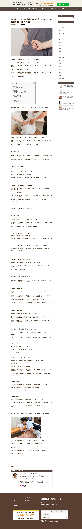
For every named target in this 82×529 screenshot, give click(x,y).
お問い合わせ (28, 508)
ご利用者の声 (16, 505)
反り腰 (60, 36)
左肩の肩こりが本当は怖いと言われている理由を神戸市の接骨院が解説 (68, 108)
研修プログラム (28, 503)
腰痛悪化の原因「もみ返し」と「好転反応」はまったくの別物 (23, 85)
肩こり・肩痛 (61, 57)
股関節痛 (60, 54)
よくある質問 (41, 8)
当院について (18, 8)
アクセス (47, 8)
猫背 (60, 48)
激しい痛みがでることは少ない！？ (20, 92)
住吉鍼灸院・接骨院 (22, 4)
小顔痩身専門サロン (65, 8)
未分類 (60, 42)
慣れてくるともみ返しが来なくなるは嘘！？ (21, 88)
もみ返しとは (14, 86)
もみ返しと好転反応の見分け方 (17, 94)
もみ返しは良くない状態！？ (19, 87)
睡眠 (60, 51)
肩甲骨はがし (61, 60)
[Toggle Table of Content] (33, 83)
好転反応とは (14, 90)
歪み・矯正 (61, 45)
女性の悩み (61, 39)
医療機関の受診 (16, 101)
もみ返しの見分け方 (17, 95)
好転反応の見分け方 (17, 96)
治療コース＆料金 (26, 8)
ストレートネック (62, 24)
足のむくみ (61, 72)
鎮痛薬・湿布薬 (16, 100)
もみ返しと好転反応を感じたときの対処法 (19, 97)
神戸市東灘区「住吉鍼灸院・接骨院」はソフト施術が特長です (23, 102)
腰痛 (13, 466)
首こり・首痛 (61, 78)
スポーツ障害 (61, 27)
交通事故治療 (53, 8)
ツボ (60, 30)
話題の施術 (61, 69)
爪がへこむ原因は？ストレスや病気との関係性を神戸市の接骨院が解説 (68, 97)
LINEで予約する (62, 4)
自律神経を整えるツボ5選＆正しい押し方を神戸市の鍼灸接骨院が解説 (68, 86)
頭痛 (60, 75)
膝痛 (60, 66)
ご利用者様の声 (34, 8)
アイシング (16, 99)
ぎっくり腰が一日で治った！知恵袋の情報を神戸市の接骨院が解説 (68, 92)
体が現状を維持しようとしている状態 (20, 91)
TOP (14, 8)
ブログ (58, 8)
